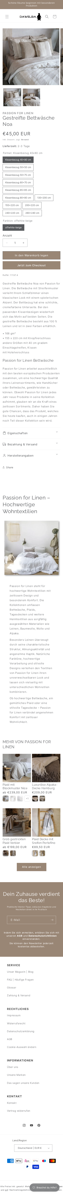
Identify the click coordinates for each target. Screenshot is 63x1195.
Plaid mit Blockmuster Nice (15, 786)
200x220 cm (32, 204)
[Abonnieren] (52, 920)
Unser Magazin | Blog (20, 971)
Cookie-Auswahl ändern (21, 1046)
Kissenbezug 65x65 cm (18, 189)
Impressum (13, 1015)
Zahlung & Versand (18, 995)
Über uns (12, 1066)
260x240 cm (32, 212)
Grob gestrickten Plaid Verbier (14, 841)
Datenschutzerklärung (20, 1031)
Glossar (11, 987)
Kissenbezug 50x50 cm (18, 166)
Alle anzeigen (31, 867)
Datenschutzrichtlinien (43, 935)
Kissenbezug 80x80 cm (18, 196)
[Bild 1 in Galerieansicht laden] (12, 97)
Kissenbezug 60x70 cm (18, 181)
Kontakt (11, 1102)
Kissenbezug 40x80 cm (18, 159)
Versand (25, 139)
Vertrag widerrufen (18, 1110)
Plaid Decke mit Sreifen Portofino (43, 841)
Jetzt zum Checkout (31, 265)
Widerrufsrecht (16, 1023)
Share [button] (9, 467)
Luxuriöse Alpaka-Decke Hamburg (44, 786)
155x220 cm (12, 204)
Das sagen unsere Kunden (23, 1082)
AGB (19, 935)
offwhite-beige (13, 226)
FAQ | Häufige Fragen (20, 979)
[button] (7, 16)
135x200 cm (44, 196)
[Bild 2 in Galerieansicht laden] (31, 97)
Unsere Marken (16, 1074)
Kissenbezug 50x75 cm (18, 174)
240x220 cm (12, 212)
